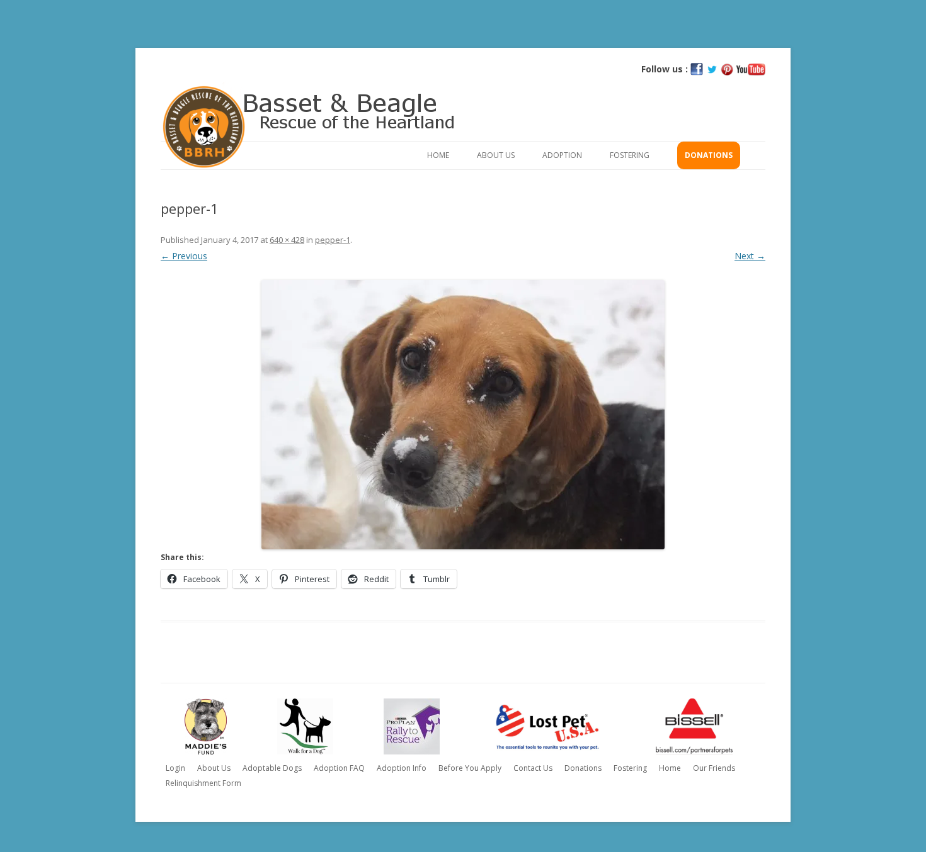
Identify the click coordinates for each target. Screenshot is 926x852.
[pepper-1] (463, 414)
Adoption (562, 155)
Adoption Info (401, 768)
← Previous (184, 256)
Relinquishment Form (203, 783)
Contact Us (532, 768)
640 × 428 (287, 239)
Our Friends (714, 768)
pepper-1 (332, 239)
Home (438, 155)
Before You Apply (469, 768)
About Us (496, 155)
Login (175, 768)
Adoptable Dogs (272, 768)
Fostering (629, 155)
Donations (709, 155)
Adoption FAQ (339, 768)
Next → (750, 256)
